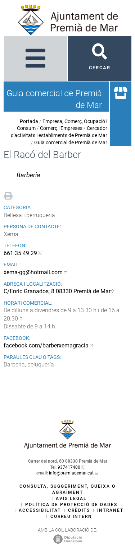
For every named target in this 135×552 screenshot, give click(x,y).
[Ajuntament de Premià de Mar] (68, 446)
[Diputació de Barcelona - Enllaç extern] (67, 538)
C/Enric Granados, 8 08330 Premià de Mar (57, 291)
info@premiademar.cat (71, 473)
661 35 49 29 (20, 253)
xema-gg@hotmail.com (33, 272)
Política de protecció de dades (71, 504)
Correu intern (71, 516)
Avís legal (71, 498)
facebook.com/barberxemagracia (46, 345)
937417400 (69, 467)
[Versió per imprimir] (8, 194)
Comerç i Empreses (61, 128)
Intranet (110, 510)
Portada (29, 121)
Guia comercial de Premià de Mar (70, 142)
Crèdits (79, 510)
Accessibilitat (40, 510)
